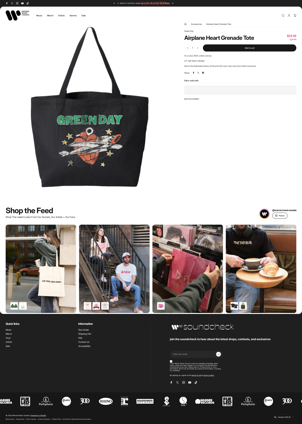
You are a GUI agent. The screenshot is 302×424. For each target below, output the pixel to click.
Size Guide (83, 330)
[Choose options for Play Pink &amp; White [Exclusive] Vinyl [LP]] (161, 306)
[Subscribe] (218, 354)
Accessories (196, 24)
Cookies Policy (56, 419)
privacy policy (208, 375)
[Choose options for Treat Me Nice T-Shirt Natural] (87, 306)
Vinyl (8, 338)
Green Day (189, 31)
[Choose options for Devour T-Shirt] (234, 306)
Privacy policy (20, 419)
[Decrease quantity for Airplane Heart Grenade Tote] (187, 48)
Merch (9, 334)
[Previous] (114, 3)
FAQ (80, 338)
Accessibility (84, 346)
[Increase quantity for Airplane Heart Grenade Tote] (198, 48)
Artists (9, 342)
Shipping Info (84, 334)
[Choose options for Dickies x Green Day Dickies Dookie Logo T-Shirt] (105, 306)
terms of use (196, 375)
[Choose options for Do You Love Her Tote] (23, 306)
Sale (8, 346)
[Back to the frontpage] (185, 24)
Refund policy (10, 419)
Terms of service (31, 419)
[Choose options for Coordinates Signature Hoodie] (14, 306)
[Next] (172, 3)
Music (8, 330)
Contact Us (83, 342)
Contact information (44, 419)
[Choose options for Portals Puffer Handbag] (243, 306)
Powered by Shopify (38, 415)
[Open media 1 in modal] (90, 107)
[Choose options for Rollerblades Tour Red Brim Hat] (96, 306)
